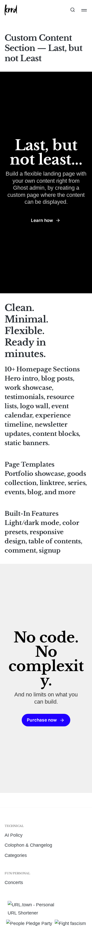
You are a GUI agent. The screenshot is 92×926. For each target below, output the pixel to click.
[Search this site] (72, 10)
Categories (16, 855)
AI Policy (13, 835)
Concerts (14, 882)
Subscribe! (46, 33)
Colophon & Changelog (28, 845)
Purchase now (42, 720)
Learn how (42, 220)
